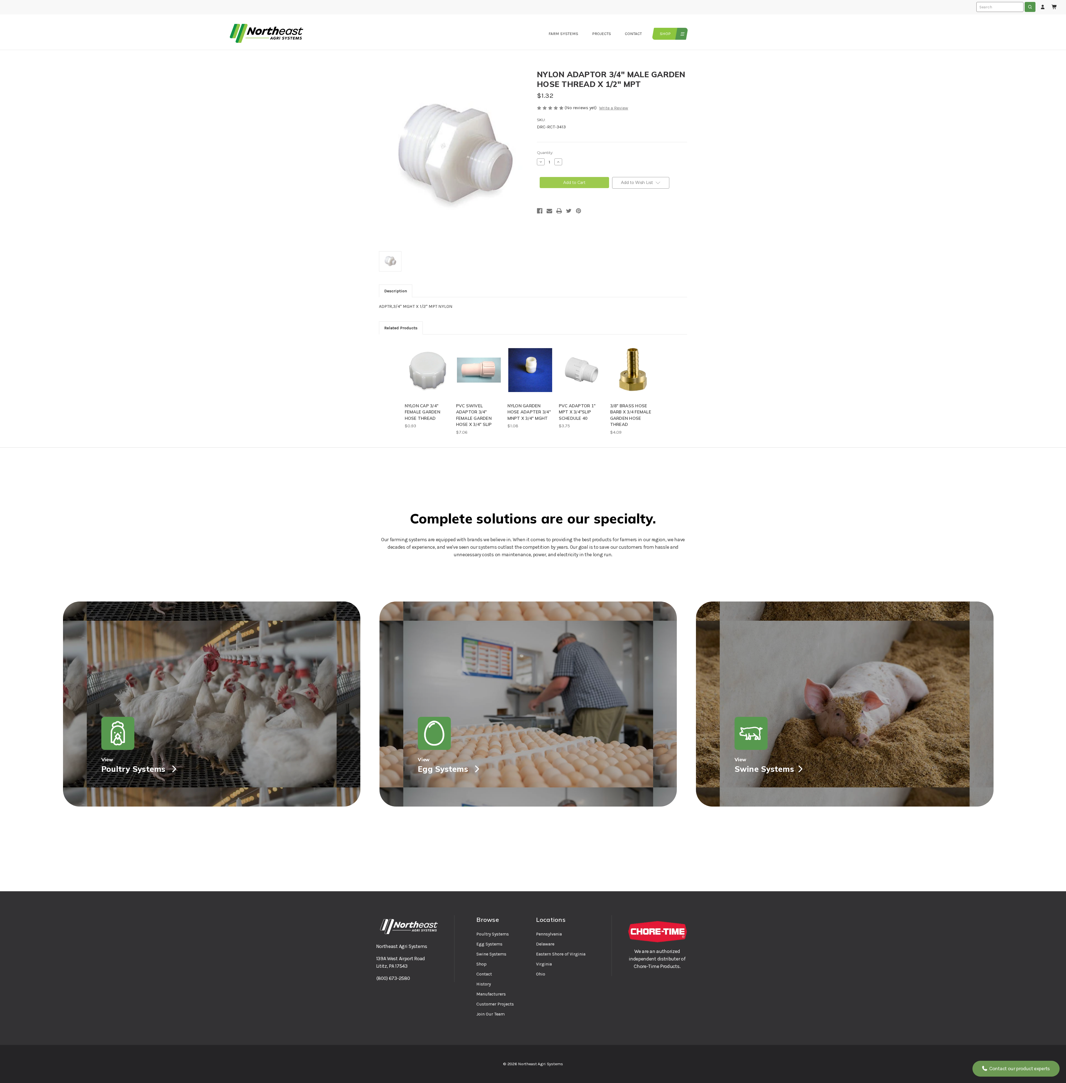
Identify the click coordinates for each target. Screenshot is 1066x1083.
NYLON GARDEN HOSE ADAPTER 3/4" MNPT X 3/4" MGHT (529, 412)
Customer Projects (495, 1004)
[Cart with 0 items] (1054, 7)
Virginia (544, 964)
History (483, 984)
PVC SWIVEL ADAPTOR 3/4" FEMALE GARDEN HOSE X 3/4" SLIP (474, 415)
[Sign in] (1043, 7)
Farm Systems (563, 33)
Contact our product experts (1019, 1068)
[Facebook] (539, 211)
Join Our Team (490, 1014)
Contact (633, 33)
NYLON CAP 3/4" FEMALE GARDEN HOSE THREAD (422, 412)
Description (395, 290)
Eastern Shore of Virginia (560, 954)
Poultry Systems (492, 934)
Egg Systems (489, 944)
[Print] (559, 211)
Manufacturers (491, 994)
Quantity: (545, 152)
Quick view (428, 370)
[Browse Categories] (681, 34)
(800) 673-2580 (393, 978)
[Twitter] (569, 211)
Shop (665, 33)
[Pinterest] (578, 211)
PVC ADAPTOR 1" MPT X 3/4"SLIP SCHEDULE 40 (577, 412)
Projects (601, 33)
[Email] (549, 211)
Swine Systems (491, 954)
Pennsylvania (549, 934)
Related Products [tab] (401, 327)
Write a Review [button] (613, 108)
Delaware (545, 944)
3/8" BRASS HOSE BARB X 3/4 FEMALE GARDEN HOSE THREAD (630, 415)
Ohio (540, 974)
